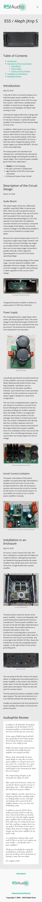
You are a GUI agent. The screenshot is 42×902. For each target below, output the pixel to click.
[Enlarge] (36, 281)
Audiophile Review (14, 76)
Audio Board (16, 66)
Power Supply (16, 69)
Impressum (21, 873)
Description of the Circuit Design (19, 64)
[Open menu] (37, 7)
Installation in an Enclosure (17, 74)
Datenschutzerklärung (21, 893)
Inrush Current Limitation (20, 71)
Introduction (12, 61)
